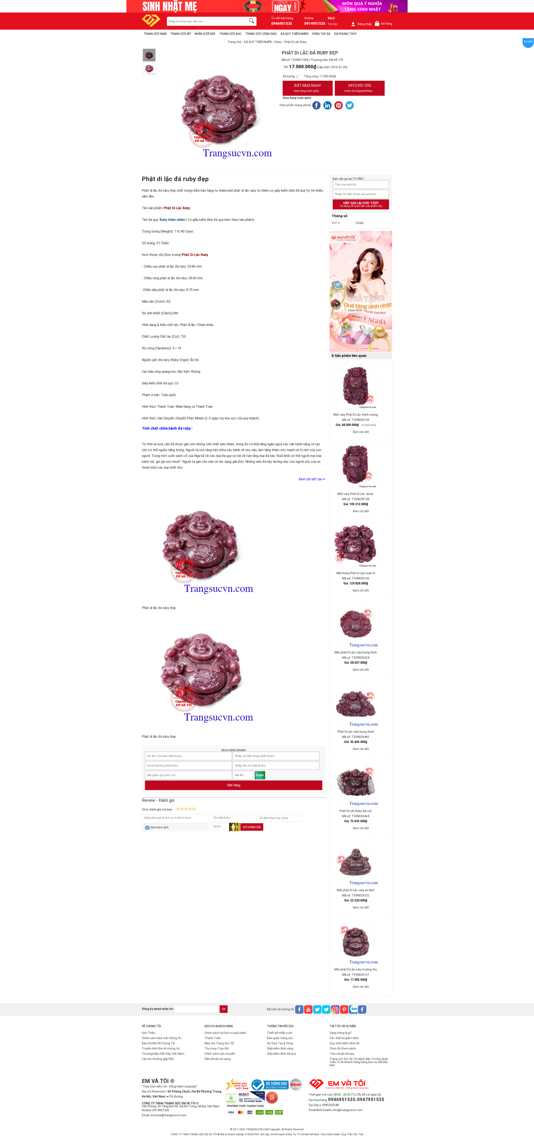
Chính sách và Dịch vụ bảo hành (225, 1033)
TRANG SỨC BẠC (230, 33)
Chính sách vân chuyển (219, 1053)
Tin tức (333, 24)
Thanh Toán (212, 1038)
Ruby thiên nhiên (172, 220)
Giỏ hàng (384, 23)
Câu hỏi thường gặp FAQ (158, 1059)
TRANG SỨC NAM (155, 33)
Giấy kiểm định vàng (280, 1048)
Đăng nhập (364, 24)
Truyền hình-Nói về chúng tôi (161, 1048)
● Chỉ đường (175, 1096)
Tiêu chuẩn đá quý (342, 1053)
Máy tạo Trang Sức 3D (219, 1043)
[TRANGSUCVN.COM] (151, 26)
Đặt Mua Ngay (307, 87)
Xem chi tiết (361, 432)
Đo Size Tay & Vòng (280, 1043)
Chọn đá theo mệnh (343, 1048)
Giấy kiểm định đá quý (281, 1053)
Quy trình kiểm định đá (344, 1043)
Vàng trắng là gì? (341, 1033)
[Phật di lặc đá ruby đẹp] (149, 55)
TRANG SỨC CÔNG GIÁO (261, 33)
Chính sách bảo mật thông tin (161, 1038)
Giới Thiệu (148, 1033)
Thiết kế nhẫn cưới (279, 1033)
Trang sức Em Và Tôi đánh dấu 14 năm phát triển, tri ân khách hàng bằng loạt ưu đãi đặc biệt (359, 1062)
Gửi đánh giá (252, 827)
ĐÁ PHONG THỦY (345, 33)
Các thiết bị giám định (344, 1038)
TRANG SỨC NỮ (180, 33)
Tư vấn (528, 41)
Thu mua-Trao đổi (216, 1048)
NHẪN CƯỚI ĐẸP (205, 33)
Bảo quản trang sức (280, 1038)
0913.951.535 (358, 87)
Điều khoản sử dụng (217, 1059)
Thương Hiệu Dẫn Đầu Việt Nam (163, 1053)
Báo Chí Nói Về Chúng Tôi (158, 1043)
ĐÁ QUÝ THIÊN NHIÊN (294, 33)
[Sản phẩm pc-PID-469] (361, 291)
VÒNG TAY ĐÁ (321, 33)
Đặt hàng (233, 785)
